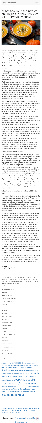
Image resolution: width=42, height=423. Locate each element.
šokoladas (32, 391)
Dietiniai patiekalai (8, 301)
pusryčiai (10, 380)
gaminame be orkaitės (27, 365)
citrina (33, 363)
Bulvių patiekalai (18, 362)
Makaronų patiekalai (29, 372)
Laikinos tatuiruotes (15, 410)
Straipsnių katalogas (8, 408)
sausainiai (5, 386)
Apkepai (4, 292)
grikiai (3, 367)
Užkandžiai (5, 350)
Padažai (4, 329)
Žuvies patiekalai (13, 394)
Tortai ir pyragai (7, 344)
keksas (25, 370)
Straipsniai (16, 268)
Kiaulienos (4, 373)
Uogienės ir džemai (8, 347)
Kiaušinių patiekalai (13, 373)
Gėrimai (4, 304)
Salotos (4, 332)
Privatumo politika (21, 422)
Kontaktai (29, 418)
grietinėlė (36, 365)
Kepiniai (4, 310)
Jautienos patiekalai (25, 367)
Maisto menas (6, 326)
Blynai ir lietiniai (7, 295)
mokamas (6, 376)
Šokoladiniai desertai (15, 391)
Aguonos (4, 363)
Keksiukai (30, 370)
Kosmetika (26, 410)
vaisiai (3, 389)
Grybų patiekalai (12, 367)
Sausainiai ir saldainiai (9, 335)
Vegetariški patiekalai (21, 389)
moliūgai (14, 376)
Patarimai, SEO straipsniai (24, 408)
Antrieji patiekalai (8, 289)
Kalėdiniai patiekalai (10, 370)
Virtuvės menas (9, 2)
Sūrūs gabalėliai (17, 387)
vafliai (37, 387)
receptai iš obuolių (24, 379)
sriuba (11, 387)
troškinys (24, 387)
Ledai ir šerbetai (7, 323)
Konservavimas (7, 317)
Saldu (26, 383)
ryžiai (20, 383)
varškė (11, 389)
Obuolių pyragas (22, 376)
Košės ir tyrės (7, 320)
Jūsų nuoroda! (15, 412)
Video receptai (7, 353)
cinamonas (28, 363)
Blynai (9, 363)
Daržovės (17, 365)
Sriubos (4, 338)
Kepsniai (4, 314)
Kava (3, 307)
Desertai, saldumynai (9, 298)
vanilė (7, 389)
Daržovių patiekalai (8, 365)
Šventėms (25, 391)
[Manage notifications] (37, 418)
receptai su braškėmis (9, 384)
